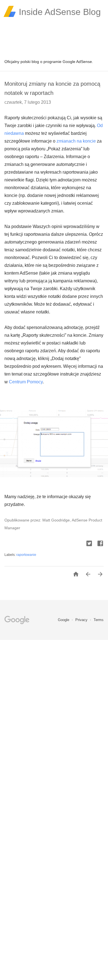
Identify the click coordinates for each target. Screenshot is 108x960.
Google (64, 620)
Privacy (82, 620)
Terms (99, 620)
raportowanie (26, 555)
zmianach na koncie (76, 141)
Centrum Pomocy (26, 381)
